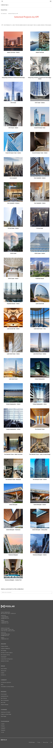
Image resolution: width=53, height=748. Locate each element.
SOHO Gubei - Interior (13, 278)
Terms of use (45, 742)
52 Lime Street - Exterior (13, 228)
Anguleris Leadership (5, 648)
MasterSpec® (3, 656)
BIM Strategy (3, 650)
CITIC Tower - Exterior (40, 102)
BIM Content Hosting (5, 654)
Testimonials (3, 670)
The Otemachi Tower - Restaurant (13, 479)
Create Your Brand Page (6, 714)
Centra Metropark (13, 504)
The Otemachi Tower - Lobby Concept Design (39, 454)
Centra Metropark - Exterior (40, 504)
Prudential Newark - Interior (13, 303)
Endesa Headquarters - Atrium (40, 404)
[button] (26, 592)
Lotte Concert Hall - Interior (13, 328)
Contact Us (3, 674)
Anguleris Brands (4, 646)
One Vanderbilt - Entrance (13, 203)
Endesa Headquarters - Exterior (13, 404)
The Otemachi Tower (40, 429)
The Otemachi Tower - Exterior (40, 479)
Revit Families (4, 698)
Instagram (3, 728)
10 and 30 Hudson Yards (39, 127)
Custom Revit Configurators (7, 658)
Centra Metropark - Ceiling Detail (39, 529)
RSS (51, 742)
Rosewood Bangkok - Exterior (40, 555)
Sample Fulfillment (5, 661)
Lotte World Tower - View (40, 328)
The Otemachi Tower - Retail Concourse (13, 454)
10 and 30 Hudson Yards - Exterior (13, 153)
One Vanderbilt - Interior (39, 203)
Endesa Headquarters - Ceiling (13, 429)
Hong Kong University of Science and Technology (13, 77)
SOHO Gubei (13, 253)
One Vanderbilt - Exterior (40, 178)
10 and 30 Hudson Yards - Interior (39, 153)
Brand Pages (3, 716)
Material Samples (4, 704)
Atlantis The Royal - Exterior (13, 52)
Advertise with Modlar (5, 712)
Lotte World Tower (13, 379)
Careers (2, 672)
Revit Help (3, 702)
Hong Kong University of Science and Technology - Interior (40, 78)
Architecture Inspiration (6, 682)
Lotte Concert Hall (40, 303)
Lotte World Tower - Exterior (39, 354)
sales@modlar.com (5, 618)
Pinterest (3, 725)
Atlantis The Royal (40, 52)
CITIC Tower (13, 102)
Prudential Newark (40, 278)
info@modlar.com (5, 622)
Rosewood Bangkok (13, 555)
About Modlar (4, 668)
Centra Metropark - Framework (13, 529)
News (2, 684)
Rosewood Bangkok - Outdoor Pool (13, 580)
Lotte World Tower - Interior (13, 354)
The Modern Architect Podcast (7, 686)
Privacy (38, 742)
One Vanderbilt (13, 178)
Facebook (3, 730)
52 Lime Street (40, 228)
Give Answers (4, 694)
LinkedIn (3, 723)
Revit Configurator (5, 700)
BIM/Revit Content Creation (7, 652)
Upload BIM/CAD (4, 696)
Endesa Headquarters (40, 379)
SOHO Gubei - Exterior (40, 253)
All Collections (4, 13)
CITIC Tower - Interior (13, 127)
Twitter (2, 732)
